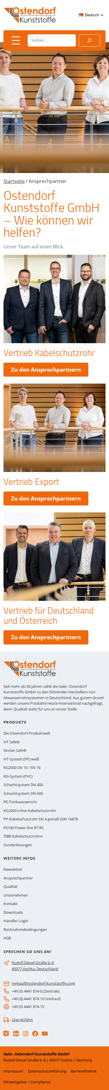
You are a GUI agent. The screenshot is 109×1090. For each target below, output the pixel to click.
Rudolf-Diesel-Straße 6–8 (33, 962)
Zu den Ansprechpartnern (49, 371)
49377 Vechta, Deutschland (35, 968)
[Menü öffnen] (16, 40)
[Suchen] (89, 40)
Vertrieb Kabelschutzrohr (49, 353)
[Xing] (6, 1033)
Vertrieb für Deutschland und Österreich (48, 615)
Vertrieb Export (31, 482)
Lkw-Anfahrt (22, 1019)
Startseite (14, 181)
